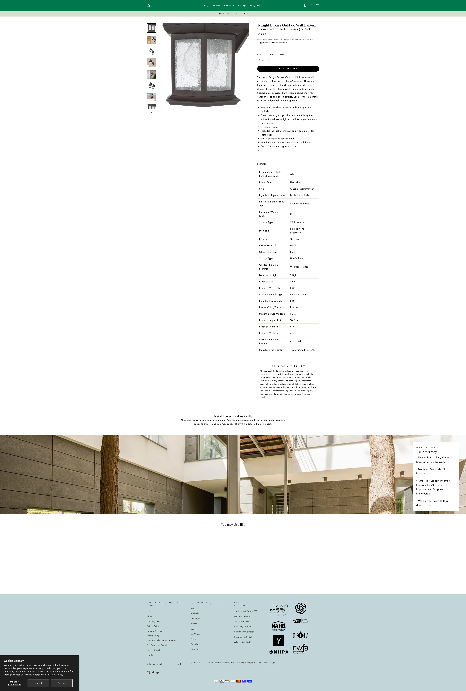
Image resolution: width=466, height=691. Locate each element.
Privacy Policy (55, 674)
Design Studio (256, 5)
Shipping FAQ (153, 621)
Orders (150, 611)
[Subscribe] (179, 664)
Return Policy (153, 626)
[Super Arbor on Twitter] (157, 672)
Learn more (309, 39)
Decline (62, 683)
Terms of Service (154, 630)
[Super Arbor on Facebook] (153, 672)
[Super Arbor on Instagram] (148, 672)
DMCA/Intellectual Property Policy (163, 640)
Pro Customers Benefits (157, 645)
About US (151, 616)
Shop (206, 5)
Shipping (261, 42)
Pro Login (242, 5)
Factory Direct (153, 649)
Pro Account (229, 5)
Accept (38, 683)
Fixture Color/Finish (272, 54)
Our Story (216, 5)
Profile (150, 654)
